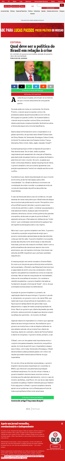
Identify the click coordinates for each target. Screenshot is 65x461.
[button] (62, 423)
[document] (32, 230)
